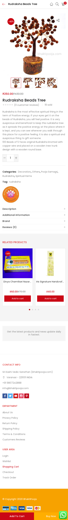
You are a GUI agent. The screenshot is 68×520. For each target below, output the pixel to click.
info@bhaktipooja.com (15, 388)
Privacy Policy (10, 417)
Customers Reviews (13, 439)
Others (36, 171)
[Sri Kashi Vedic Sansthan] (10, 194)
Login (5, 455)
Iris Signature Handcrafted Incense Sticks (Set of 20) (50, 281)
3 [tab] (35, 309)
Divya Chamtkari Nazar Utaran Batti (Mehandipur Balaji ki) (17, 281)
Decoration (24, 171)
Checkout (8, 472)
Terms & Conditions (13, 434)
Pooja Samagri (49, 171)
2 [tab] (32, 309)
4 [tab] (38, 309)
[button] (63, 4)
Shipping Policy (10, 428)
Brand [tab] (6, 221)
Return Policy (9, 423)
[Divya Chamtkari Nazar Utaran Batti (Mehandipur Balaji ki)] (18, 263)
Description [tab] (9, 209)
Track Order (9, 477)
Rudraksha (8, 176)
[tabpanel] (17, 277)
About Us (7, 412)
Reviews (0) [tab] (9, 227)
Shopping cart (10, 466)
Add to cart (17, 516)
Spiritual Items (24, 176)
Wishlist (6, 461)
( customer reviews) (26, 105)
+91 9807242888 (11, 382)
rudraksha (15, 181)
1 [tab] (29, 309)
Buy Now (51, 516)
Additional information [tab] (16, 215)
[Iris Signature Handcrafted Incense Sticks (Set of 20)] (50, 263)
